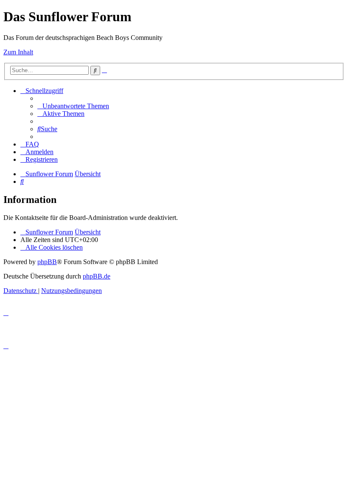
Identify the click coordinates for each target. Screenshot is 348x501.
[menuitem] (73, 106)
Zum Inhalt (18, 52)
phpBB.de (96, 276)
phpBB (47, 261)
